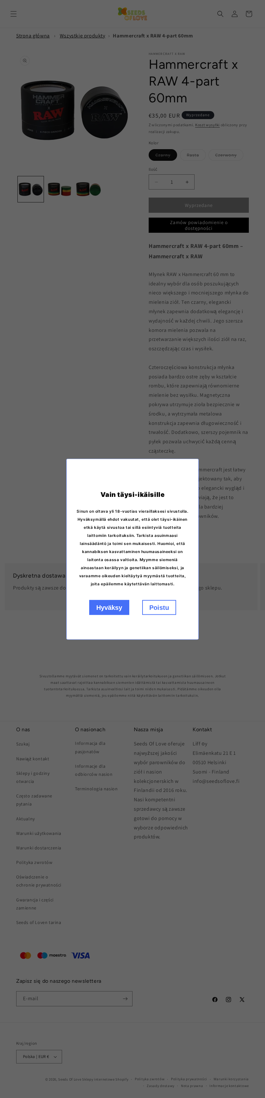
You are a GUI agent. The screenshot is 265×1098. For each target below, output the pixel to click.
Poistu (159, 607)
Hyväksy (109, 607)
